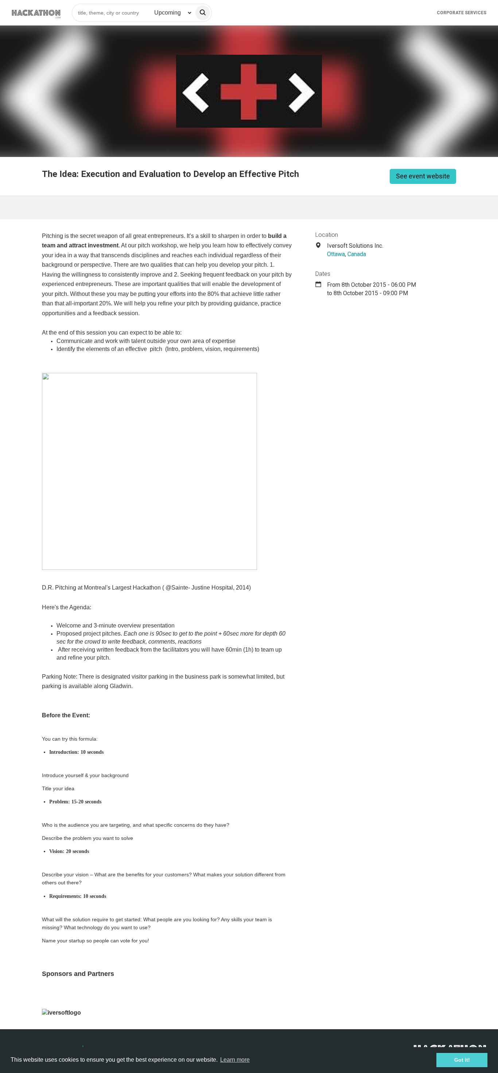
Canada (356, 254)
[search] (202, 12)
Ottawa (336, 254)
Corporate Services (461, 12)
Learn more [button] (235, 1060)
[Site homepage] (36, 13)
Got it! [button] (462, 1060)
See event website (423, 176)
